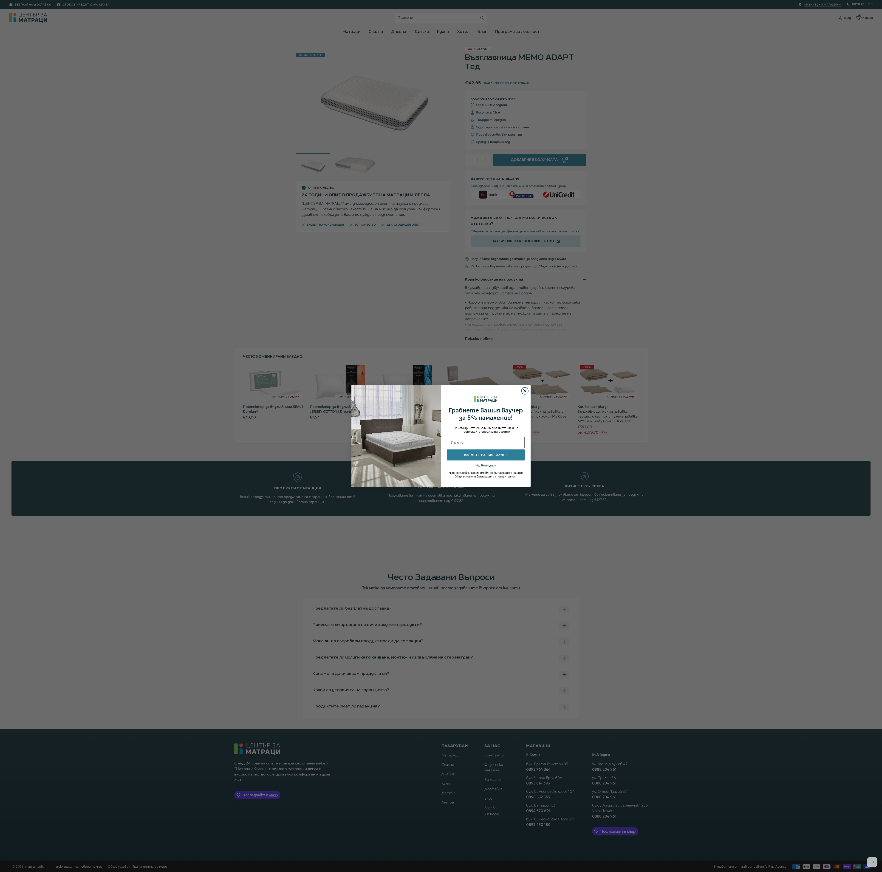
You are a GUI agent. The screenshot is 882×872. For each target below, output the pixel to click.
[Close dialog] (524, 390)
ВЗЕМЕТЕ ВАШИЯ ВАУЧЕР (486, 455)
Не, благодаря (485, 465)
